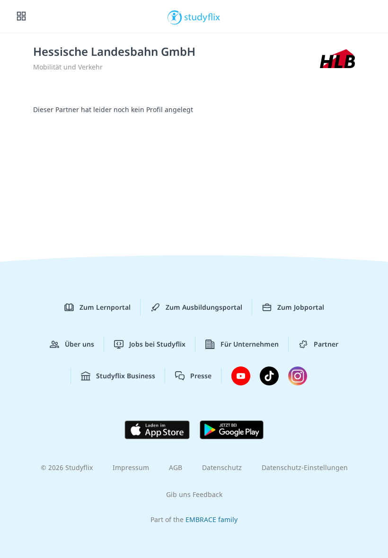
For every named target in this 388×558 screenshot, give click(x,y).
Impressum (131, 467)
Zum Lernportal (105, 307)
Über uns (79, 344)
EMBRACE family (211, 519)
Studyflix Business (125, 375)
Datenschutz (222, 467)
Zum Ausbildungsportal (204, 307)
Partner (326, 344)
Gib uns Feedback (194, 494)
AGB (175, 467)
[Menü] (21, 16)
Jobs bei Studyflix (157, 344)
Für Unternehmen (249, 344)
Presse (201, 375)
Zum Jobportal (300, 307)
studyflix (202, 16)
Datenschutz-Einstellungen (305, 467)
